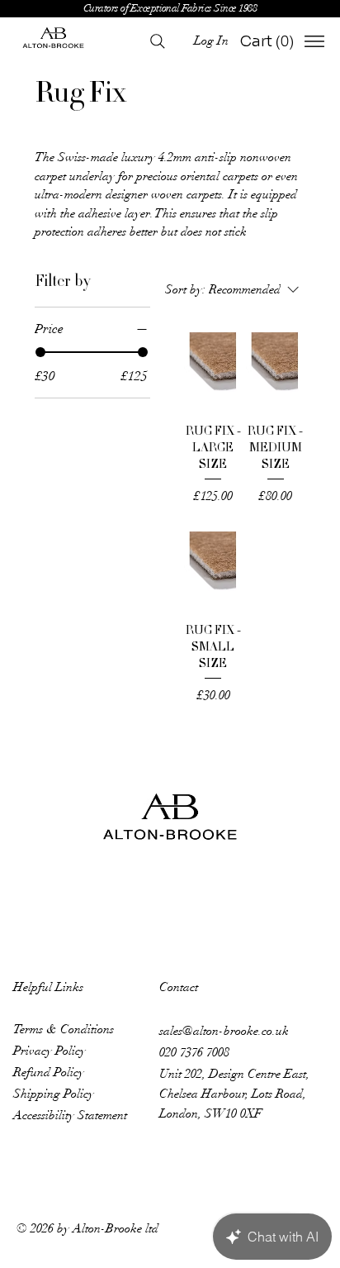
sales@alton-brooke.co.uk (224, 1030)
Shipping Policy (53, 1093)
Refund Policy (48, 1072)
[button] (268, 41)
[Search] (157, 41)
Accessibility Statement (70, 1115)
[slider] (40, 352)
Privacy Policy (49, 1050)
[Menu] (314, 41)
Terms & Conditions (63, 1029)
